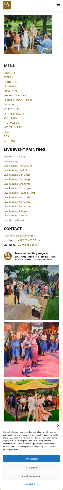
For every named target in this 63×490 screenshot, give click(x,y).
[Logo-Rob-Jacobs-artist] (7, 5)
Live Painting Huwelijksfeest (19, 192)
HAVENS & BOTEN (15, 95)
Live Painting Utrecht (15, 215)
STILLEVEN (11, 118)
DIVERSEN (11, 90)
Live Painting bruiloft (15, 170)
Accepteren (32, 458)
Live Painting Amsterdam (18, 165)
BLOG (7, 131)
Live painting (11, 161)
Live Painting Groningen (17, 188)
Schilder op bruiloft (14, 220)
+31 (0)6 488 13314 (29, 240)
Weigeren (31, 467)
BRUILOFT (9, 72)
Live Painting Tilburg (15, 211)
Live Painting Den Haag (17, 179)
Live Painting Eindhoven (17, 183)
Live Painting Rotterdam (17, 206)
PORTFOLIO (10, 81)
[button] (58, 425)
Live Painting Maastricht (17, 197)
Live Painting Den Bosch (17, 174)
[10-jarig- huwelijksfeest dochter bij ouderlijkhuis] (31, 406)
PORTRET (10, 104)
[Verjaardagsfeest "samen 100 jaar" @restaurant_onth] (31, 349)
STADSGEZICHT (13, 109)
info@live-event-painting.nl (19, 235)
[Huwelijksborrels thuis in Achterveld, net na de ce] (31, 292)
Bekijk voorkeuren (31, 476)
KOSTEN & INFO (13, 127)
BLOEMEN (10, 86)
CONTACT (9, 140)
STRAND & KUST (14, 113)
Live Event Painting (14, 156)
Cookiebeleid (29, 484)
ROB (6, 136)
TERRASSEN (12, 122)
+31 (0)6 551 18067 (27, 244)
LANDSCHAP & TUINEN (18, 100)
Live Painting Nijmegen (17, 201)
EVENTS (8, 77)
